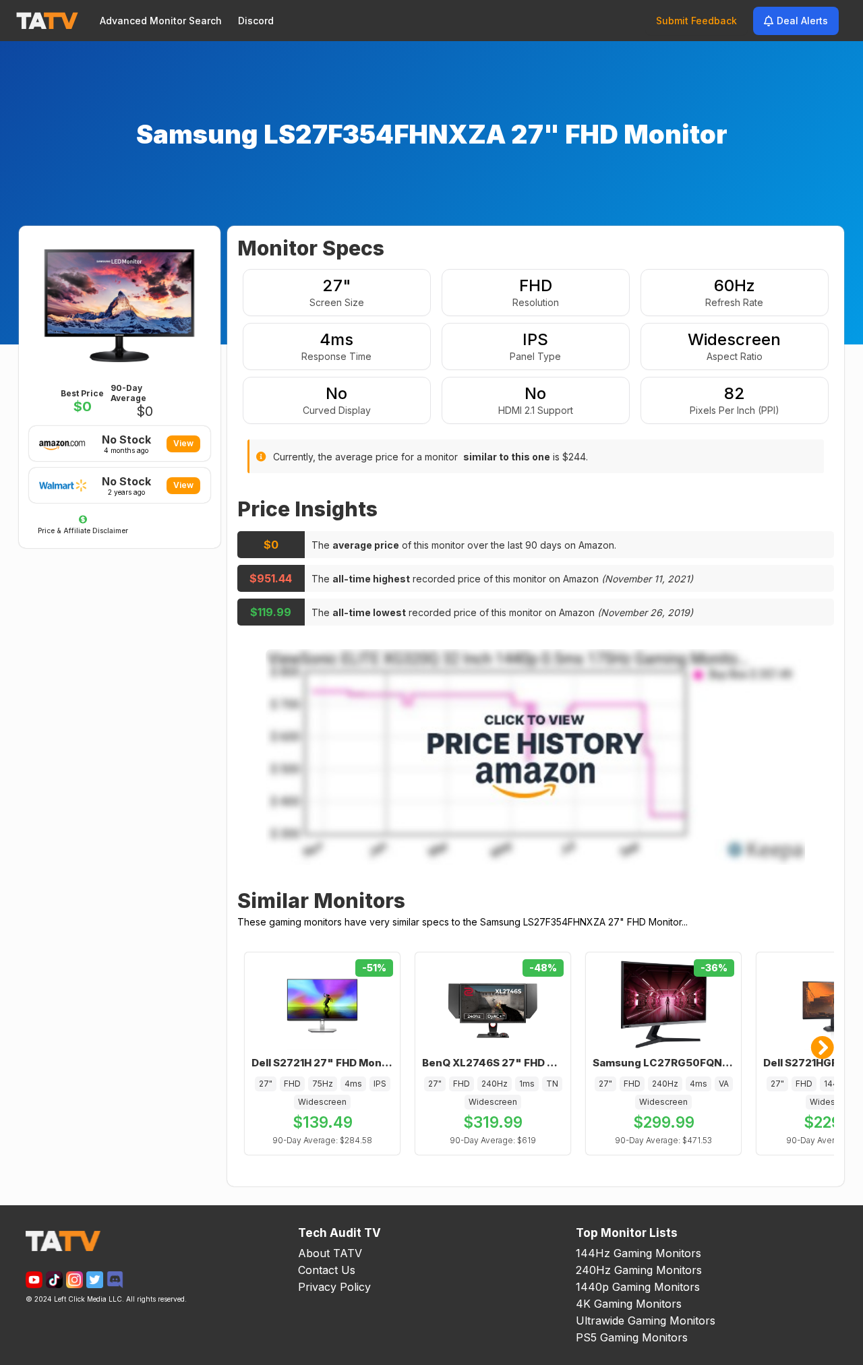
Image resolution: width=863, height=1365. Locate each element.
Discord (256, 20)
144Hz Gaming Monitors (638, 1253)
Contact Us (326, 1270)
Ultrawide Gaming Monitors (645, 1320)
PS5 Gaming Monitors (632, 1337)
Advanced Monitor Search (161, 20)
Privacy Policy (334, 1287)
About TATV (330, 1253)
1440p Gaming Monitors (638, 1287)
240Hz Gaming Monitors (639, 1270)
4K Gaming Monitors (629, 1303)
